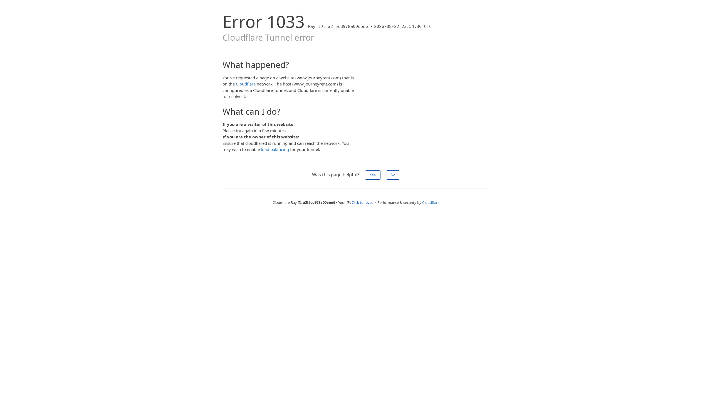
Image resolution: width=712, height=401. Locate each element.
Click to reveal (363, 202)
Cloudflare (246, 84)
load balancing (275, 149)
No (393, 175)
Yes (373, 175)
